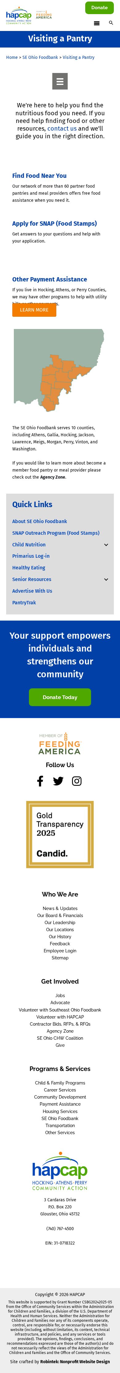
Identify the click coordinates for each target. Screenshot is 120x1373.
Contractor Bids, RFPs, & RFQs (60, 1024)
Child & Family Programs (60, 1082)
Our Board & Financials (60, 915)
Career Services (60, 1090)
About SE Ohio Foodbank (39, 521)
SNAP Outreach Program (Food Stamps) (55, 533)
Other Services (60, 1132)
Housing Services (60, 1111)
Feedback (60, 943)
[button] (99, 8)
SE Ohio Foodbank (60, 1118)
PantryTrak (24, 603)
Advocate (60, 1002)
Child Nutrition (29, 545)
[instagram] (78, 781)
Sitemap (60, 957)
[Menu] (60, 81)
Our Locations (60, 929)
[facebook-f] (43, 781)
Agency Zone (52, 477)
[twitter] (61, 781)
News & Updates (60, 908)
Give (60, 1045)
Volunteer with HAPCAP (60, 1017)
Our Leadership (60, 922)
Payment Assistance (60, 1104)
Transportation (60, 1125)
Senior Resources (31, 579)
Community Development (60, 1097)
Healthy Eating (28, 568)
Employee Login (60, 950)
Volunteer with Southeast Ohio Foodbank (60, 1010)
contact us (62, 128)
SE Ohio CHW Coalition (60, 1038)
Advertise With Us (32, 591)
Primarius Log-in (31, 556)
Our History (60, 936)
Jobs (60, 995)
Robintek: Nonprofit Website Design (75, 1361)
